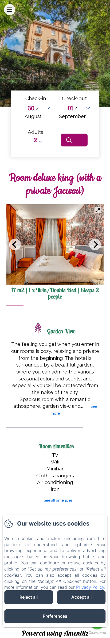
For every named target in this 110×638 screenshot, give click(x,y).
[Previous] (15, 244)
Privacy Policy (90, 587)
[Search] (74, 140)
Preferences (55, 616)
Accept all (81, 597)
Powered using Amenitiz (55, 633)
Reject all (28, 597)
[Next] (95, 244)
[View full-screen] (98, 210)
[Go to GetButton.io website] (97, 632)
